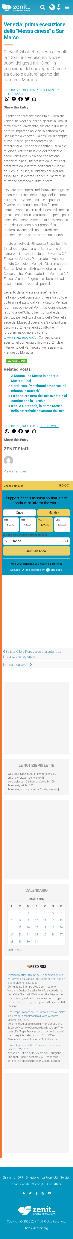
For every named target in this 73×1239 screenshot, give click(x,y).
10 (36, 920)
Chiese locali (13, 93)
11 (44, 920)
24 (36, 934)
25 (44, 934)
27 (61, 934)
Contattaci (54, 1184)
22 (20, 934)
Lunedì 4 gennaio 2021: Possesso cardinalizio (34, 1045)
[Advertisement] (36, 622)
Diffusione (32, 1177)
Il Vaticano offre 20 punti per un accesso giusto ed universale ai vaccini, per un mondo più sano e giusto (36, 978)
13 (61, 920)
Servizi (64, 1177)
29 (20, 941)
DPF (20, 1177)
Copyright (38, 1184)
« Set (10, 949)
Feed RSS (38, 966)
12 (52, 920)
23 (28, 934)
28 (11, 941)
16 (28, 927)
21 (11, 934)
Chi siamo (8, 1177)
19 (52, 927)
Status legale (20, 1184)
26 (52, 934)
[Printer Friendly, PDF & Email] (16, 361)
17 (36, 927)
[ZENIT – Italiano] (20, 7)
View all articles (15, 471)
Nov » (18, 949)
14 (11, 927)
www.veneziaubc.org (19, 337)
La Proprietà (50, 1177)
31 (36, 941)
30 (28, 941)
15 (20, 927)
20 (61, 927)
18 (44, 927)
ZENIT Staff (48, 89)
